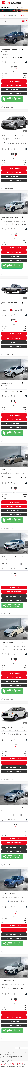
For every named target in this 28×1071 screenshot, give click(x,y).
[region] (14, 75)
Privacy (19, 1063)
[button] (6, 7)
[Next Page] (18, 1048)
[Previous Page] (16, 1048)
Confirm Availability (14, 81)
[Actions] (25, 49)
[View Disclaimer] (14, 62)
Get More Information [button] (14, 89)
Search (22, 15)
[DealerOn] (4, 1061)
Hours (14, 1064)
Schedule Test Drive (14, 94)
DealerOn (12, 1063)
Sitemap (16, 1063)
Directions (16, 7)
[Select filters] (23, 21)
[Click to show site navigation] (26, 7)
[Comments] (26, 62)
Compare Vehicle (8, 107)
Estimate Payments (14, 85)
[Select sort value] (26, 21)
